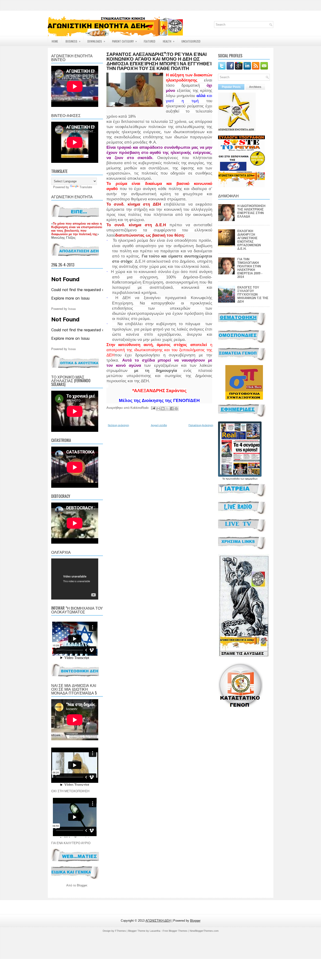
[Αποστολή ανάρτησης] (152, 407)
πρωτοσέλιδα (233, 478)
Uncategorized (190, 41)
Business (73, 41)
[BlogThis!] (162, 408)
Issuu (72, 309)
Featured (149, 41)
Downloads (96, 41)
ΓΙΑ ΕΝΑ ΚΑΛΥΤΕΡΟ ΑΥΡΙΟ (70, 843)
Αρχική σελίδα (159, 425)
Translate (85, 187)
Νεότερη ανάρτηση (118, 425)
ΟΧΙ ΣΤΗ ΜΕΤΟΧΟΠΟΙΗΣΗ (70, 791)
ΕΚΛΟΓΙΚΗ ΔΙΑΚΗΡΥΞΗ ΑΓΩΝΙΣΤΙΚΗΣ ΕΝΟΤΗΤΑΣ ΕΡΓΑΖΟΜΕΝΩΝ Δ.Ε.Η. (249, 239)
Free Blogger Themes (175, 930)
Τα (224, 478)
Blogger (82, 885)
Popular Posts (231, 87)
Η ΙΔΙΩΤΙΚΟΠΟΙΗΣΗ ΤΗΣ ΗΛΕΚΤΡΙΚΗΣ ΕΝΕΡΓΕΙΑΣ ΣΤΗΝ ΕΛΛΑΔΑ (251, 211)
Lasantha (155, 930)
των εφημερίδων (249, 478)
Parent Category (124, 41)
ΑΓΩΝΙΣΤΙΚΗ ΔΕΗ (158, 920)
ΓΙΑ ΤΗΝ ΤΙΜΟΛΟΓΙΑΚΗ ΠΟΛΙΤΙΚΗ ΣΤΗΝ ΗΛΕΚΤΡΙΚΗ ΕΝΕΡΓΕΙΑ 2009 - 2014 (249, 268)
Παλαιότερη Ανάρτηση (200, 425)
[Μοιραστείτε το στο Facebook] (171, 408)
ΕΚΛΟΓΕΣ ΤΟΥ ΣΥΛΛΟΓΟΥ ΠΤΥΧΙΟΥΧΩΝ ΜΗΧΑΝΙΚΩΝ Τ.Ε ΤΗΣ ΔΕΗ (252, 294)
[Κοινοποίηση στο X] (167, 408)
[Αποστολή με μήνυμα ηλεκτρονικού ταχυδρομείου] (158, 408)
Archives (255, 87)
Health (168, 41)
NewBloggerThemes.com (204, 930)
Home (55, 41)
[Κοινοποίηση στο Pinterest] (176, 408)
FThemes (120, 930)
